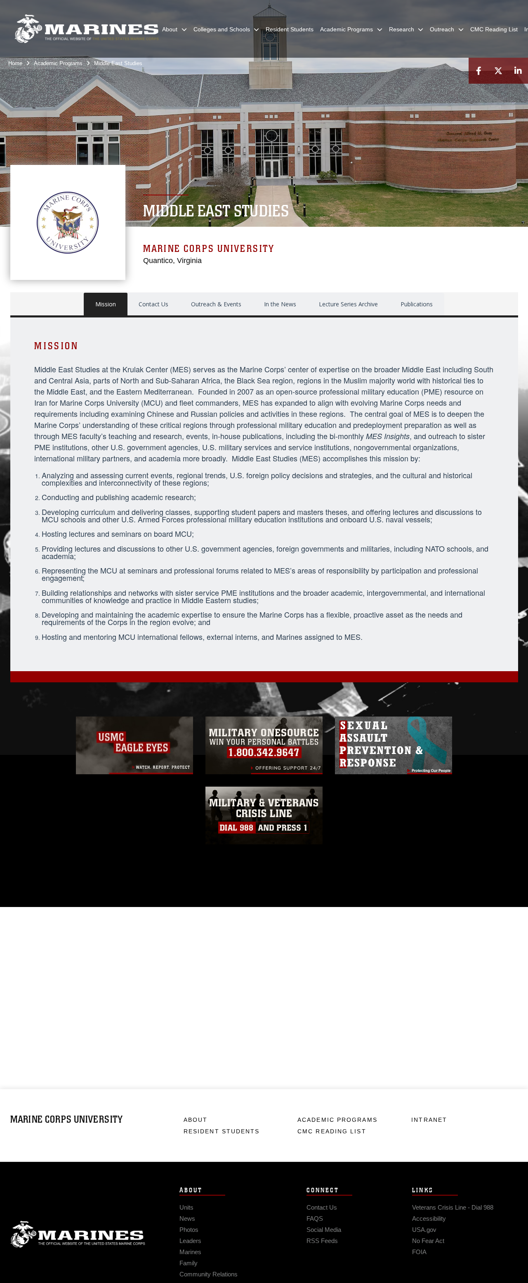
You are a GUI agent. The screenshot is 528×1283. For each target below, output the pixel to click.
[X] (498, 71)
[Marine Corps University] (86, 28)
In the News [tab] (280, 304)
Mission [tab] (105, 304)
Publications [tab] (417, 304)
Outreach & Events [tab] (216, 304)
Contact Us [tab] (153, 304)
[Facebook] (478, 71)
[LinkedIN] (518, 71)
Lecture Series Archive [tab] (348, 304)
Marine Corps (78, 1234)
